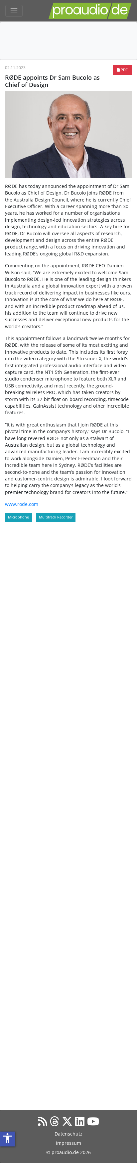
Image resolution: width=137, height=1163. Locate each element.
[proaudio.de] (90, 11)
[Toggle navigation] (14, 11)
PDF (124, 69)
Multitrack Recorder (55, 516)
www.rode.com (21, 504)
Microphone (18, 516)
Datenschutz (68, 1134)
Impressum (68, 1143)
